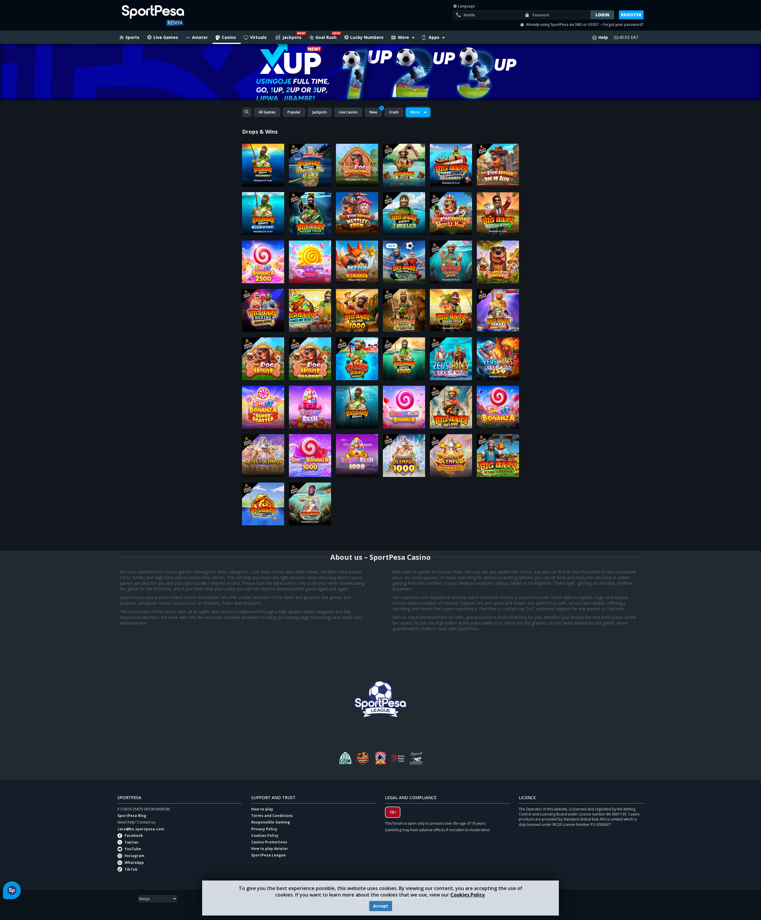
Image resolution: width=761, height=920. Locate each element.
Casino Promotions (269, 842)
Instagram (134, 855)
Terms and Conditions (272, 815)
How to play (262, 809)
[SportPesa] (169, 15)
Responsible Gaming (270, 822)
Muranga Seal (363, 758)
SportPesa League (268, 855)
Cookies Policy (467, 894)
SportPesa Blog (131, 815)
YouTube (133, 848)
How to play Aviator (269, 848)
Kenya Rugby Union (398, 758)
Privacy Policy (264, 829)
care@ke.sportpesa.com (140, 829)
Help (603, 37)
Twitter (132, 842)
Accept (380, 906)
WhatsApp (134, 862)
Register (631, 15)
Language (466, 6)
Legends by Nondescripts (416, 758)
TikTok (131, 869)
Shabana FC (380, 758)
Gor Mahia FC (345, 758)
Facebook (134, 835)
